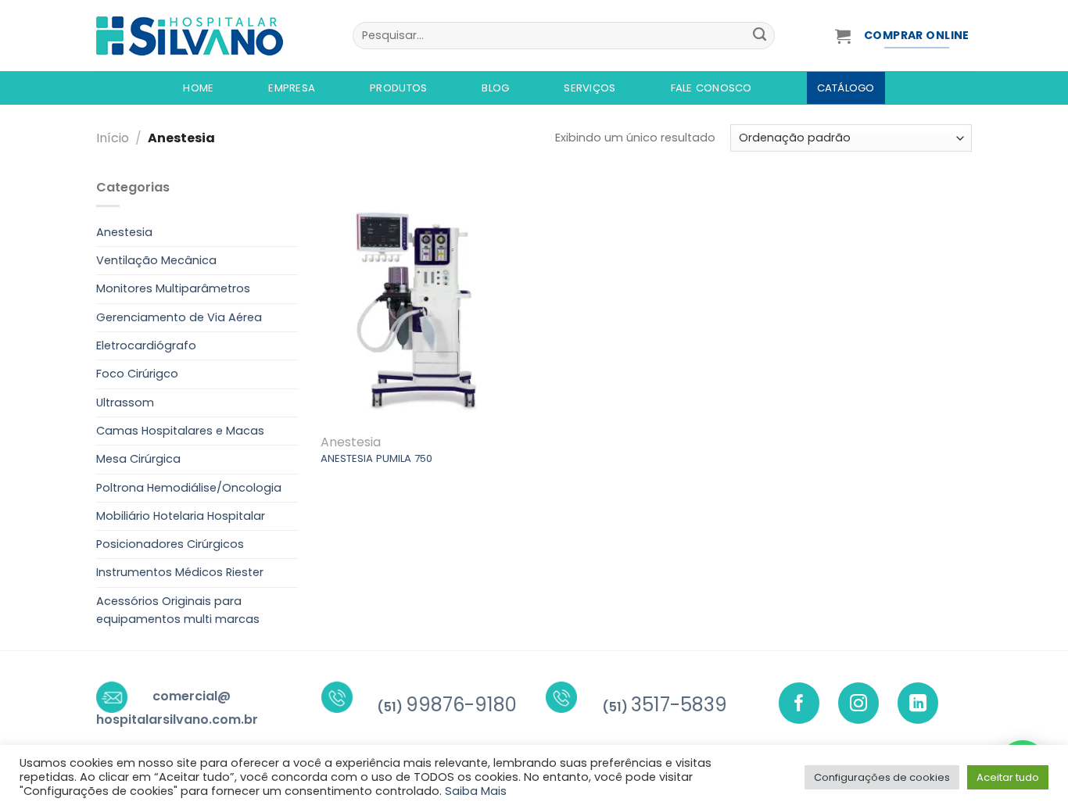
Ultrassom (125, 402)
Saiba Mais (476, 791)
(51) (447, 707)
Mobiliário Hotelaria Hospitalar (180, 516)
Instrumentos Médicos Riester (179, 572)
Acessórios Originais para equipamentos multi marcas (178, 610)
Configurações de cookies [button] (882, 777)
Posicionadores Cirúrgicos (170, 544)
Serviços (589, 88)
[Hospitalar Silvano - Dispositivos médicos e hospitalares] (212, 35)
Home (198, 88)
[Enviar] (759, 36)
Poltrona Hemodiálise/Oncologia (188, 488)
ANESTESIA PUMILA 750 (376, 458)
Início (112, 138)
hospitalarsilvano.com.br (177, 719)
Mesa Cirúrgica (138, 459)
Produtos (398, 88)
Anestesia (124, 232)
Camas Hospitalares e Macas (180, 431)
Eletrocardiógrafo (146, 345)
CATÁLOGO (846, 88)
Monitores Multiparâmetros (173, 288)
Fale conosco (711, 88)
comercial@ (191, 696)
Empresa (291, 88)
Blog (495, 88)
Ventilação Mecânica (156, 260)
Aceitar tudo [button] (1008, 777)
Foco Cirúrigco (137, 373)
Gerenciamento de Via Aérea (179, 317)
